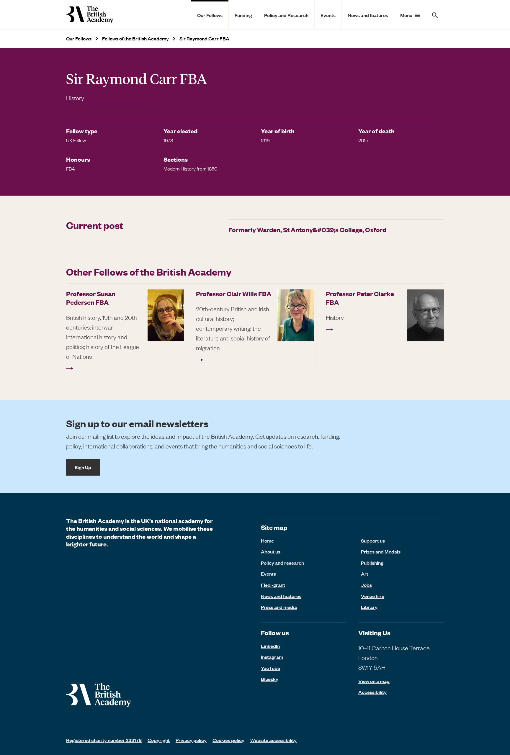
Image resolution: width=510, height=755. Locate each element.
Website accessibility (273, 740)
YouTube (270, 668)
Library (369, 607)
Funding (243, 15)
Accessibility (372, 692)
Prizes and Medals (381, 551)
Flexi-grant (273, 585)
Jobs (366, 585)
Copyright (159, 740)
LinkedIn (270, 646)
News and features (368, 15)
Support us (373, 540)
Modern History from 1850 (190, 168)
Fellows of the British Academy (135, 38)
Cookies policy (228, 740)
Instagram (272, 657)
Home (267, 540)
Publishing (372, 562)
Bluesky (269, 679)
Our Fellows (210, 15)
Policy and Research (286, 15)
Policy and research (282, 562)
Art (364, 573)
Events (328, 15)
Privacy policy (191, 740)
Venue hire (372, 596)
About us (270, 551)
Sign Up (83, 467)
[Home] (89, 14)
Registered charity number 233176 (104, 740)
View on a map (374, 681)
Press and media (279, 607)
